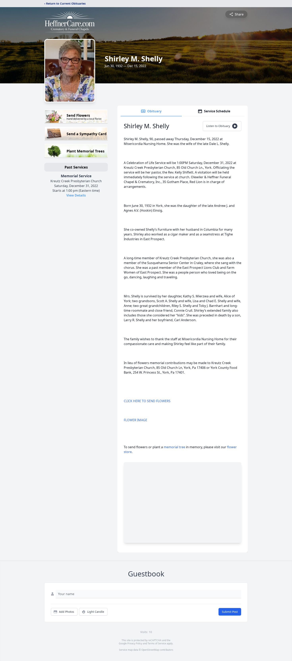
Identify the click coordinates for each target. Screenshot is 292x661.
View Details (76, 195)
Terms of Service (157, 643)
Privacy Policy (134, 643)
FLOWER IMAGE (135, 420)
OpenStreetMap (150, 649)
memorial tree (174, 447)
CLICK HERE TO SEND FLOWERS (147, 401)
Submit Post (230, 612)
